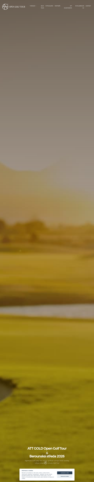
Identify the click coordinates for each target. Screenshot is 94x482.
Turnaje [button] (32, 6)
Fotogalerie (49, 6)
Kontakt (88, 6)
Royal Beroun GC (79, 7)
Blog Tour (42, 7)
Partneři (57, 6)
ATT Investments (68, 7)
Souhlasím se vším (65, 472)
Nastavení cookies (65, 476)
